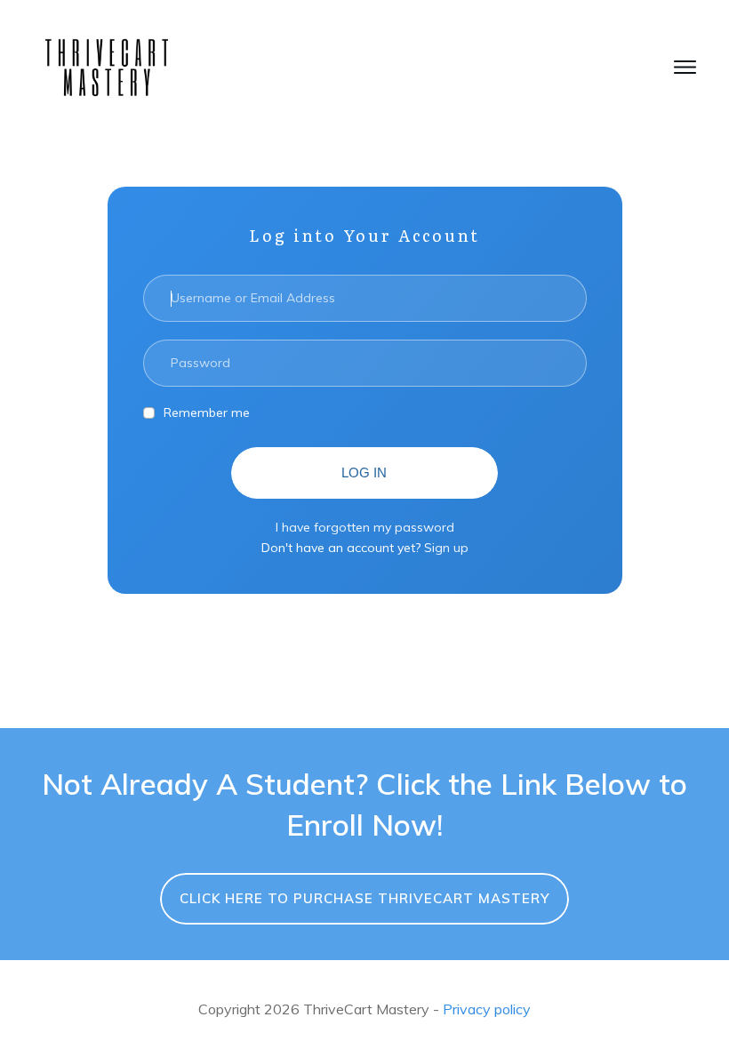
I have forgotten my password (365, 527)
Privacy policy (487, 1009)
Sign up (446, 548)
